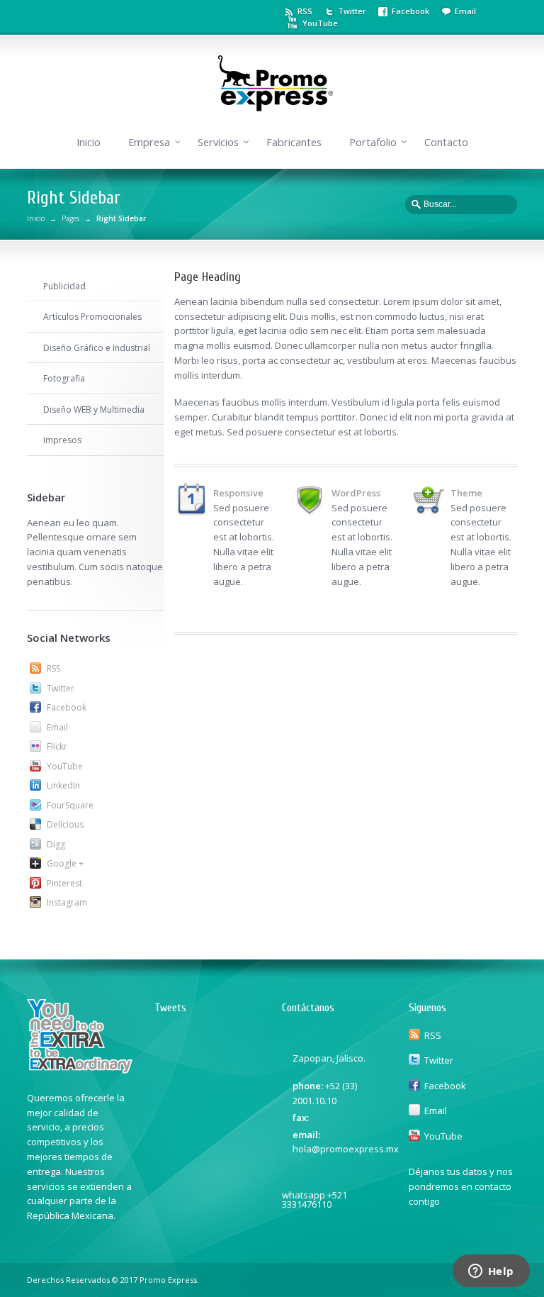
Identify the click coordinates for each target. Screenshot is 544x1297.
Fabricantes (294, 142)
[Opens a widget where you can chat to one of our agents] (491, 1272)
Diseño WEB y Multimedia (93, 409)
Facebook (410, 11)
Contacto (446, 142)
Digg (56, 844)
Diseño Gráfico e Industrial (96, 348)
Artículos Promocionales (92, 317)
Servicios (218, 142)
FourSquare (70, 805)
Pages (70, 218)
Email (465, 11)
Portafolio (373, 142)
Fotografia (64, 378)
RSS (305, 11)
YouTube (320, 23)
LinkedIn (63, 785)
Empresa (149, 142)
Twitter (352, 11)
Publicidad (64, 286)
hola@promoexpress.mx (346, 1148)
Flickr (57, 746)
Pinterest (64, 883)
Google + (65, 863)
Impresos (62, 440)
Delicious (65, 824)
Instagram (67, 902)
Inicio (88, 142)
